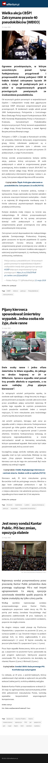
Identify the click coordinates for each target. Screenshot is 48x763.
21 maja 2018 (6, 27)
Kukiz (31, 719)
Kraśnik (9, 505)
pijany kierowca (38, 505)
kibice (15, 291)
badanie (10, 719)
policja (23, 291)
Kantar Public (21, 719)
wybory (37, 726)
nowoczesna (7, 722)
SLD (22, 726)
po (30, 722)
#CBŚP (7, 269)
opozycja (18, 722)
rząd (9, 726)
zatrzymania (8, 294)
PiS (26, 722)
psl (4, 726)
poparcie (37, 722)
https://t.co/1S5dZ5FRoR (26, 272)
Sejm (16, 726)
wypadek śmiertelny (27, 508)
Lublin (27, 505)
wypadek (14, 508)
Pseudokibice (33, 291)
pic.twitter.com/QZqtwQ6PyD (16, 275)
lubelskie (18, 505)
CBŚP (8, 291)
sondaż (29, 726)
